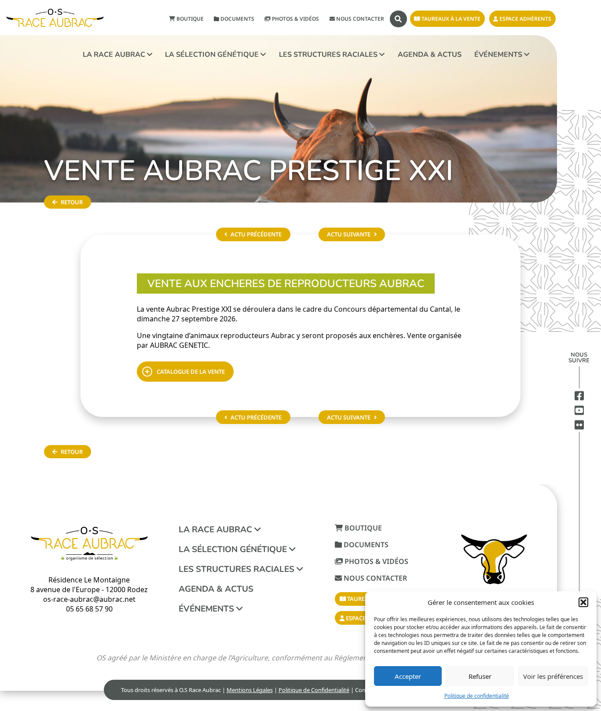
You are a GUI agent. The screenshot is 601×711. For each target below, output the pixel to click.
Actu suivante (349, 234)
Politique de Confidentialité (314, 690)
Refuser (480, 676)
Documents (236, 18)
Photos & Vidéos (295, 18)
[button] (583, 602)
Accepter (408, 676)
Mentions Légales (250, 690)
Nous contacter (359, 18)
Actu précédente (255, 234)
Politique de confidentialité (476, 696)
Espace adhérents (524, 18)
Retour (71, 202)
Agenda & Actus (430, 54)
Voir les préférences (553, 676)
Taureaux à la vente (450, 18)
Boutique (189, 18)
